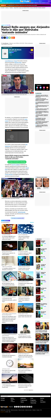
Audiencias (11, 3)
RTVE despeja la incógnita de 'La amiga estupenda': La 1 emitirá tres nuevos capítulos (42, 112)
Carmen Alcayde (9, 174)
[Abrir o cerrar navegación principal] (1, 1)
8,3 (41, 245)
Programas (31, 3)
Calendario (13, 399)
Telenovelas (33, 402)
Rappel (15, 61)
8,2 (41, 276)
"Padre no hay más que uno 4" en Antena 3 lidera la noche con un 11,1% (42, 106)
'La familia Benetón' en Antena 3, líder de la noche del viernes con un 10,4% (19, 5)
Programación (17, 3)
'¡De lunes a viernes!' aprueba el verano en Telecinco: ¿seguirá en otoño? (42, 115)
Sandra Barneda (21, 212)
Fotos (26, 3)
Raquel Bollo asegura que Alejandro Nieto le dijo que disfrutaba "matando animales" (29, 7)
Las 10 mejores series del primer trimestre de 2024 (41, 331)
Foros (40, 3)
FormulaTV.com (2, 411)
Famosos (36, 3)
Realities (11, 7)
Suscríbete (42, 402)
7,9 (41, 308)
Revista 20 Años (45, 3)
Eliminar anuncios (25, 10)
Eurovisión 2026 (33, 401)
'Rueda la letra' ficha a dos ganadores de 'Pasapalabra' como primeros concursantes (42, 99)
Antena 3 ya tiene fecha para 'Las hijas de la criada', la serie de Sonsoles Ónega (42, 125)
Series (7, 3)
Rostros (42, 398)
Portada (3, 398)
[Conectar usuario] (50, 1)
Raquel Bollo (46, 187)
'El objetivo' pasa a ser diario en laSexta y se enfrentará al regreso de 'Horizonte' (42, 96)
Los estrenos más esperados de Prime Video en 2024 (42, 342)
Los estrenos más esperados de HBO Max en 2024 (42, 353)
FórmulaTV (3, 7)
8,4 (41, 299)
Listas (12, 400)
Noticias (3, 3)
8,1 (41, 283)
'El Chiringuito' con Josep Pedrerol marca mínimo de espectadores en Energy (41, 119)
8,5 (41, 292)
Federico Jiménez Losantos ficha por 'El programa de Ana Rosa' (42, 109)
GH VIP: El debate (15, 50)
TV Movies (13, 401)
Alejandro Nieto (18, 62)
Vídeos (23, 3)
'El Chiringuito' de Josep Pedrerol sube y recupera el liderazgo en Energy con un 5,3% (42, 122)
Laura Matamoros (9, 61)
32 (13, 37)
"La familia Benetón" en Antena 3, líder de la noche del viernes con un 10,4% (42, 102)
